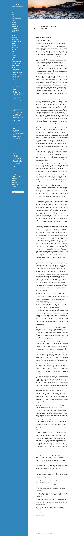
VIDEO (13, 14)
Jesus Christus (14, 49)
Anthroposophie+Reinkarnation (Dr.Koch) (18, 110)
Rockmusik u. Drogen (16, 65)
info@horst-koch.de (40, 515)
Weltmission (14, 180)
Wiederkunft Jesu (15, 178)
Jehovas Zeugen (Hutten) (17, 86)
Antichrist (14, 22)
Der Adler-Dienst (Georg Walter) (17, 70)
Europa (13, 35)
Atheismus (14, 20)
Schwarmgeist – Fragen (16, 61)
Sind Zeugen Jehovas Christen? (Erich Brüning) (17, 92)
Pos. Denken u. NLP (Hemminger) (16, 121)
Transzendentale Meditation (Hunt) (18, 128)
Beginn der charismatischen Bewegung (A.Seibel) (18, 115)
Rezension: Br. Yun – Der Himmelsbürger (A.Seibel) (17, 98)
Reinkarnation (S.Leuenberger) (16, 156)
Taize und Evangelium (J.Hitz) (18, 136)
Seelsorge (14, 59)
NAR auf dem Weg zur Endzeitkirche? (17, 77)
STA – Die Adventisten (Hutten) (17, 80)
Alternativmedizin (15, 26)
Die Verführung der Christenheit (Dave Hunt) (17, 95)
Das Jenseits (14, 33)
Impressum (14, 186)
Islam (13, 53)
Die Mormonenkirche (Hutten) (17, 89)
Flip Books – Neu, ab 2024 (16, 41)
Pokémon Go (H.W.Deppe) (17, 74)
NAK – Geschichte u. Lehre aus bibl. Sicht (18, 153)
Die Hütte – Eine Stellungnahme (16, 106)
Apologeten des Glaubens (16, 18)
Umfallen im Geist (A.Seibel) (18, 112)
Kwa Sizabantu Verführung (18, 144)
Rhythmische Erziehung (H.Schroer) (17, 167)
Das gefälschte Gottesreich (18, 72)
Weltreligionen (15, 182)
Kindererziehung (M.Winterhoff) (16, 131)
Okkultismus (14, 57)
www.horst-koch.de (40, 512)
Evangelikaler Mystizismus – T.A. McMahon (18, 174)
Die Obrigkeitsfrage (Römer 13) (15, 31)
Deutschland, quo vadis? (16, 28)
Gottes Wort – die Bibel (16, 47)
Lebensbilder (14, 43)
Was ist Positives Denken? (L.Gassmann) (18, 124)
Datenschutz (38, 533)
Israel (13, 51)
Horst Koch (15, 5)
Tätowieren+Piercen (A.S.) (17, 176)
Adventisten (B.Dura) (17, 146)
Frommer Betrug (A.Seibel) (18, 104)
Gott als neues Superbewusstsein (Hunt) (17, 142)
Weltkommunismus (15, 184)
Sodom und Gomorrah (16, 63)
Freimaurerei (14, 37)
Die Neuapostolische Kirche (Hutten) (18, 83)
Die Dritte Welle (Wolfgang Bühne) (18, 101)
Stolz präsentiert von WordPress (48, 533)
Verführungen (15, 67)
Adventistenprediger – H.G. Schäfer (18, 149)
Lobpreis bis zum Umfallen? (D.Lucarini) (18, 118)
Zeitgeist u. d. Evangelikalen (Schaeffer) (18, 170)
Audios (13, 16)
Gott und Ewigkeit (15, 45)
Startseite (14, 12)
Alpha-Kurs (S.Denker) (17, 158)
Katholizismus (14, 55)
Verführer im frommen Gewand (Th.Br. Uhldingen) (18, 161)
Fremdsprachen (15, 39)
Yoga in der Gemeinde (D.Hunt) (17, 164)
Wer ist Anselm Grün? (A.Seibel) (17, 139)
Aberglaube (14, 24)
